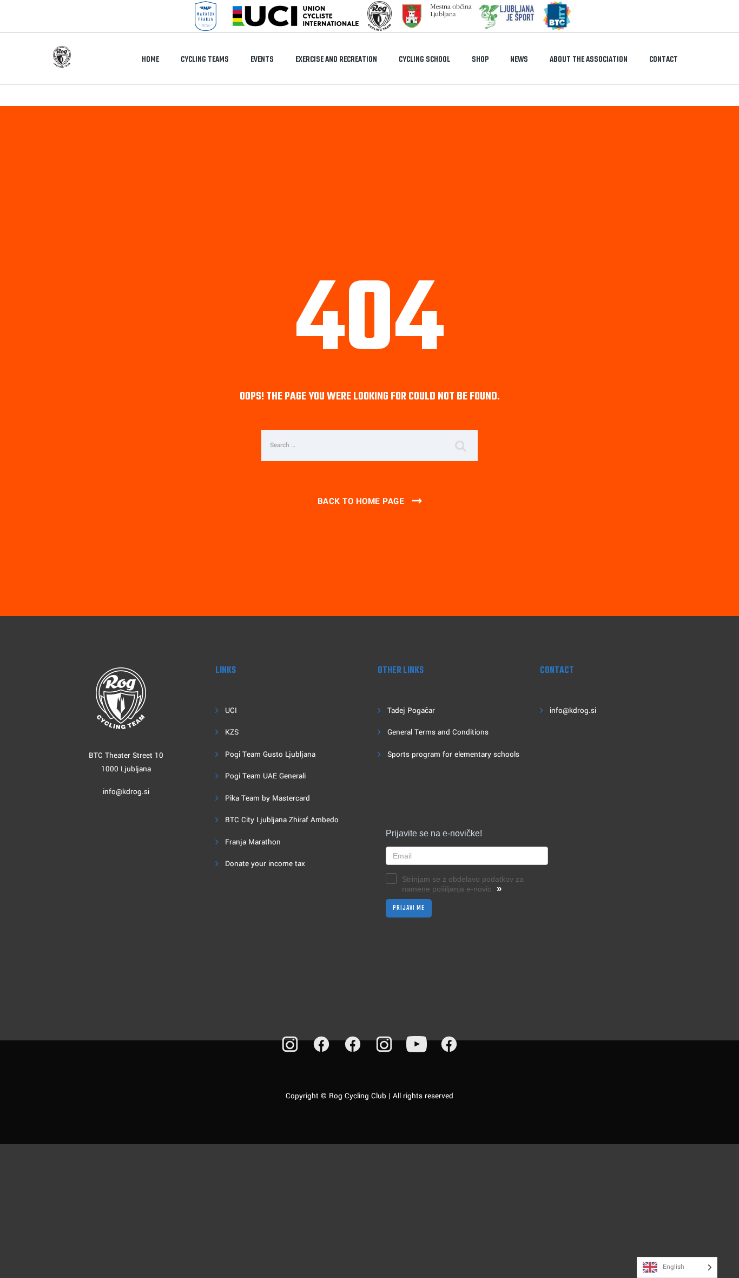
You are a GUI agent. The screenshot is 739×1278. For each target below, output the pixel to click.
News (519, 59)
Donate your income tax (265, 863)
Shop (480, 59)
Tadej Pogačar (411, 710)
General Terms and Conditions (438, 732)
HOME (150, 59)
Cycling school (424, 59)
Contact (663, 59)
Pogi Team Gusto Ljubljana (270, 754)
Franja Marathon (253, 842)
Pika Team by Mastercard (267, 798)
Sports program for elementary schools (453, 754)
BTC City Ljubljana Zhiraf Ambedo (282, 820)
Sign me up (143, 1242)
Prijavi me (409, 908)
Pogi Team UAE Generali (265, 776)
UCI (231, 710)
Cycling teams (205, 59)
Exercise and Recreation (336, 59)
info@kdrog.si (126, 792)
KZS (232, 732)
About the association (589, 59)
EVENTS (262, 59)
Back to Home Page (361, 501)
